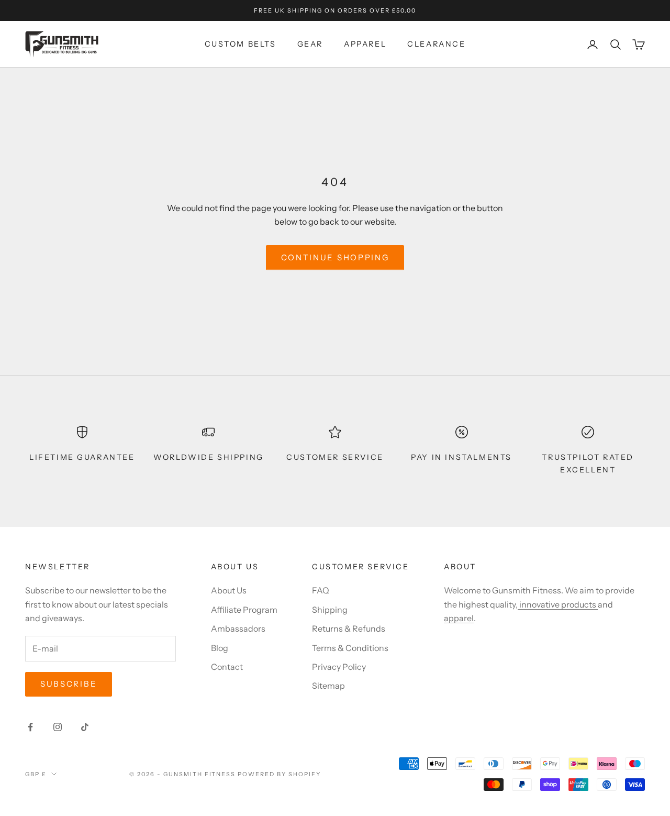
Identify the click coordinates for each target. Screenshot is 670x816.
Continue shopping (335, 257)
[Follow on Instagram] (57, 727)
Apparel (365, 44)
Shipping (330, 609)
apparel (459, 618)
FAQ (320, 590)
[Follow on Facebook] (30, 727)
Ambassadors (238, 628)
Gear (310, 44)
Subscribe (68, 684)
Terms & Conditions (350, 648)
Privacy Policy (339, 666)
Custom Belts (240, 44)
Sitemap (328, 685)
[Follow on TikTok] (85, 727)
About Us (229, 590)
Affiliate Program (244, 609)
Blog (219, 648)
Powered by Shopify (279, 774)
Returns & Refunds (348, 628)
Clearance (436, 44)
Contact (227, 666)
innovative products (558, 604)
